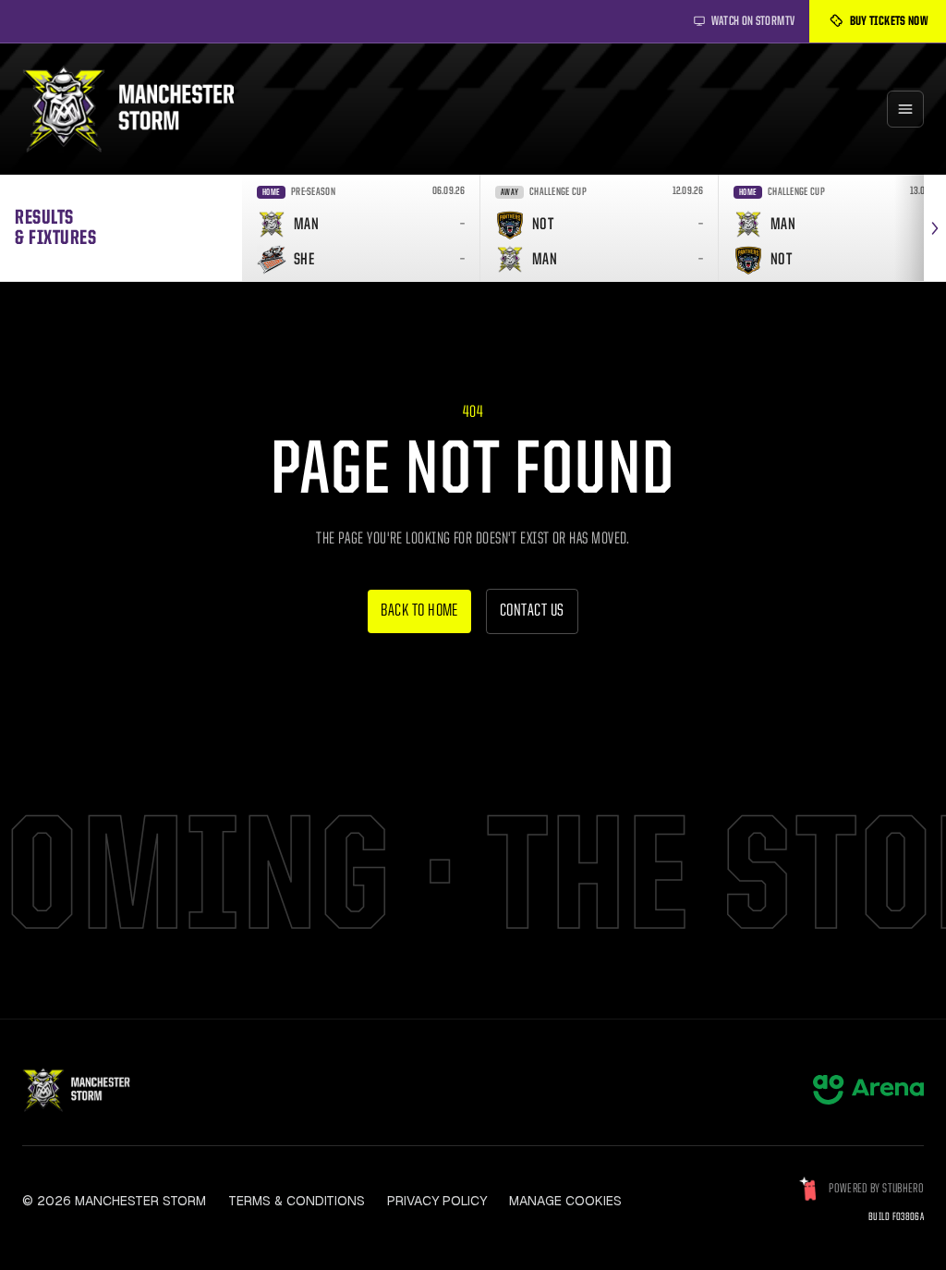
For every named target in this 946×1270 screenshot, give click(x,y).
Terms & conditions (296, 1200)
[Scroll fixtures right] (935, 228)
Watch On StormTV (753, 21)
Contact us (532, 611)
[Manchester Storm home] (140, 109)
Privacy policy (437, 1200)
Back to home (419, 611)
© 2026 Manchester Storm (114, 1200)
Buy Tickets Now (889, 21)
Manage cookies (565, 1200)
